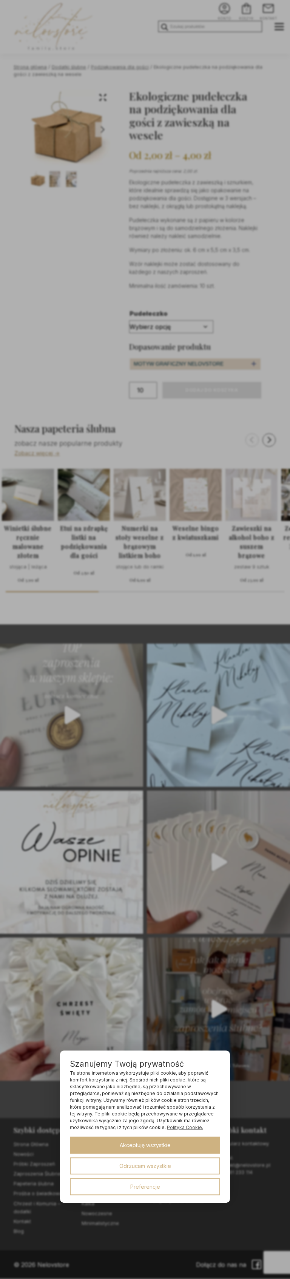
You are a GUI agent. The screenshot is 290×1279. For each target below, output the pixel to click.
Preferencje (145, 1186)
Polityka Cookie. (185, 1127)
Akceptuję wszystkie (145, 1145)
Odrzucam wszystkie (145, 1166)
